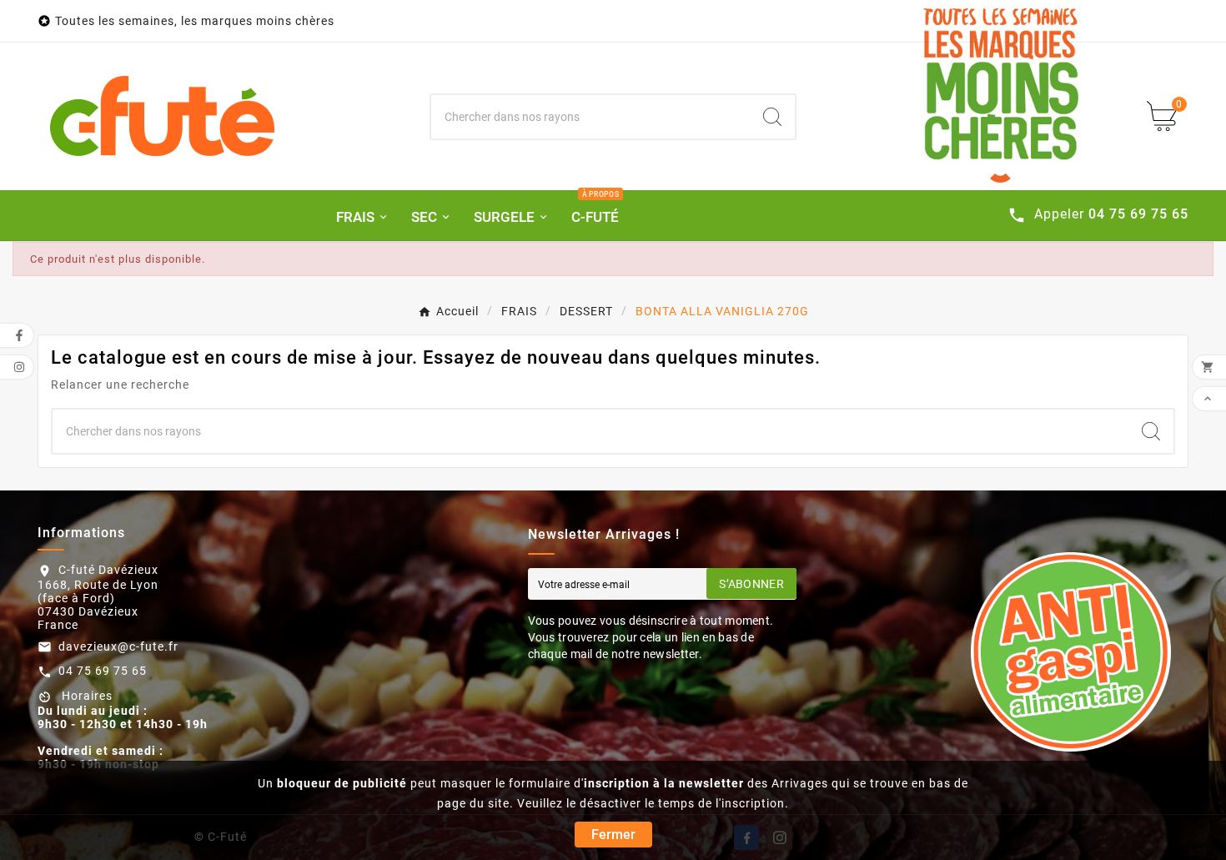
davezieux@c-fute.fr (118, 646)
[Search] (772, 117)
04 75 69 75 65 (102, 670)
